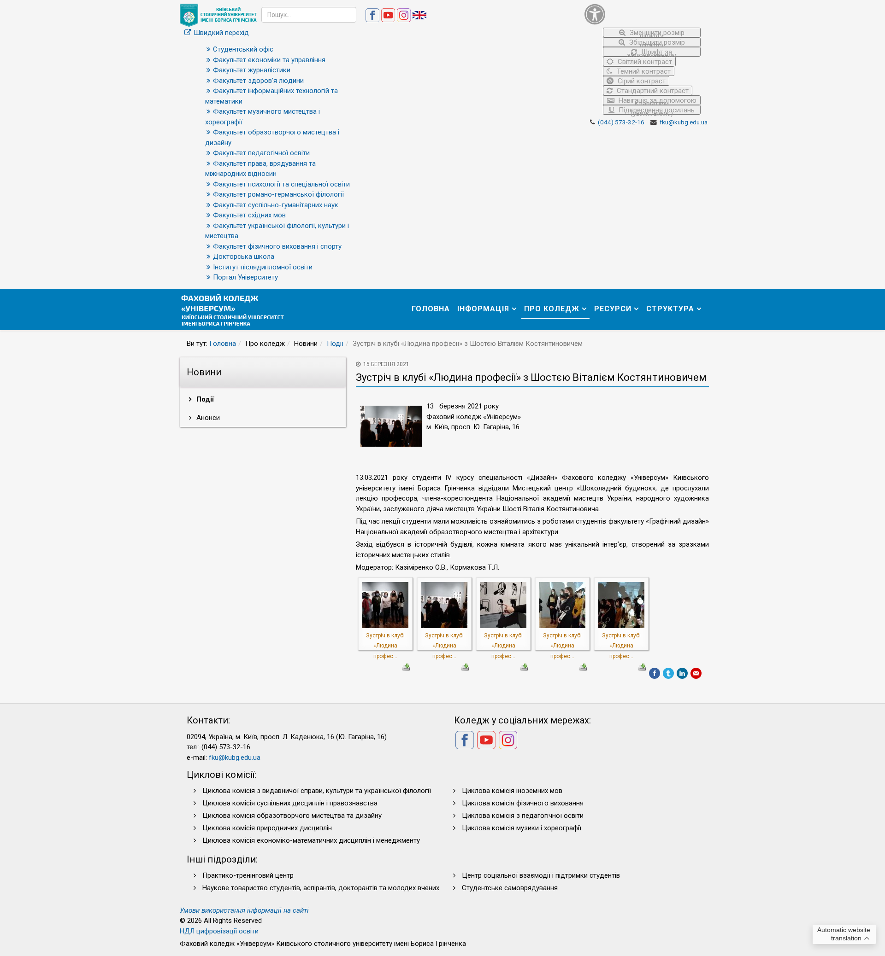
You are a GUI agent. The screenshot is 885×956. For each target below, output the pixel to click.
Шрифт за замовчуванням (652, 52)
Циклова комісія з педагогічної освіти (523, 815)
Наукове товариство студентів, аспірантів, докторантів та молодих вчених (320, 888)
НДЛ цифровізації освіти (219, 931)
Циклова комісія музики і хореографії (521, 828)
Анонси (207, 418)
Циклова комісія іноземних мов (512, 791)
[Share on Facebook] (654, 673)
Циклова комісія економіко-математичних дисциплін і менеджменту (311, 840)
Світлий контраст (644, 62)
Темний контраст (643, 71)
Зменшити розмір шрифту (656, 33)
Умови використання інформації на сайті (244, 910)
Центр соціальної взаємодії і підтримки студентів (541, 875)
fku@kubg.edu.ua (684, 122)
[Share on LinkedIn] (682, 673)
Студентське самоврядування (510, 888)
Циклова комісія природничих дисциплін (267, 828)
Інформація (483, 308)
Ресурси (612, 308)
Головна (431, 308)
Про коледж (551, 308)
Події (335, 343)
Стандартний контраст (652, 91)
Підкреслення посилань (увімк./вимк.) (656, 110)
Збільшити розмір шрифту (656, 42)
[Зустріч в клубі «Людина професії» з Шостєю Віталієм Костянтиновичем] (385, 604)
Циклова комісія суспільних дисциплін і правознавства (290, 803)
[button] (642, 14)
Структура (670, 308)
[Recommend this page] (696, 673)
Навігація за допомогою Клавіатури (656, 100)
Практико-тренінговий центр (248, 875)
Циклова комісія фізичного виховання (523, 803)
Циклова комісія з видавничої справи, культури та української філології (316, 791)
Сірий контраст (641, 81)
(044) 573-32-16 (621, 122)
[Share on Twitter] (668, 673)
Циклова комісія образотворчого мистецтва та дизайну (292, 815)
